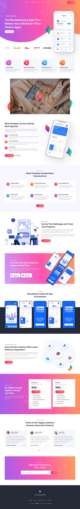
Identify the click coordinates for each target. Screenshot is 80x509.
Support (35, 500)
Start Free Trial (9, 31)
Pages (32, 2)
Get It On (16, 275)
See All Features (18, 155)
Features (38, 2)
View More (40, 205)
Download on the (28, 275)
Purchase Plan (36, 391)
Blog (43, 2)
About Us (27, 2)
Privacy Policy (40, 500)
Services (30, 500)
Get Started (71, 2)
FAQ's (46, 500)
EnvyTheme (49, 503)
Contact (47, 2)
